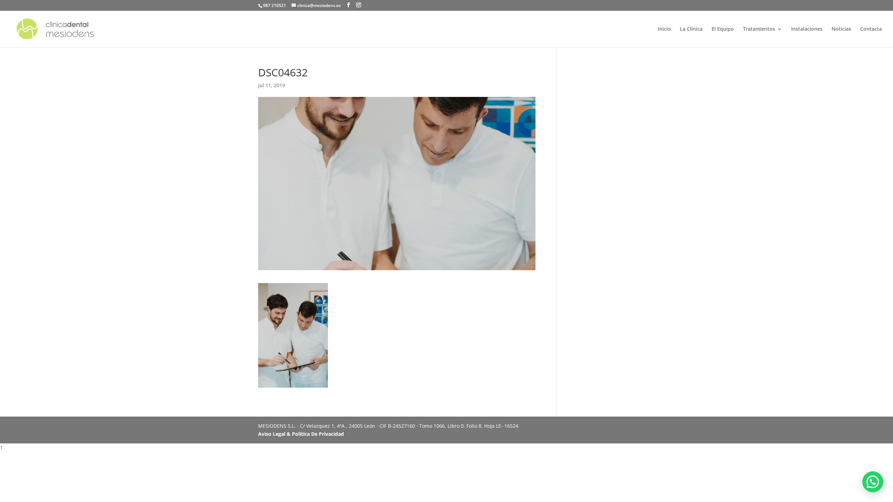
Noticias (841, 29)
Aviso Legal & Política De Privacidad (301, 434)
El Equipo (723, 29)
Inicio (664, 29)
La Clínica (691, 29)
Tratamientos (759, 29)
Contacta (871, 29)
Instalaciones (807, 29)
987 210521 (274, 5)
